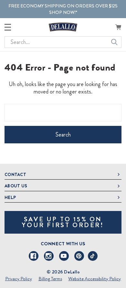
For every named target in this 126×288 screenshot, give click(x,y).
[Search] (114, 42)
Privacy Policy (18, 278)
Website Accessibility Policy (94, 278)
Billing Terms (50, 278)
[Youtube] (64, 256)
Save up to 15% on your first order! (63, 222)
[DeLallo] (63, 27)
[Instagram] (49, 256)
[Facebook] (33, 256)
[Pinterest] (79, 256)
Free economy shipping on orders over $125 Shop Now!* (63, 9)
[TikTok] (93, 256)
